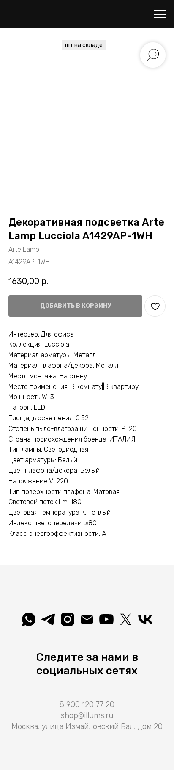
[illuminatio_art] (67, 619)
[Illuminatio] (106, 619)
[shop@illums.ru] (87, 619)
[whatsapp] (28, 619)
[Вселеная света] (145, 619)
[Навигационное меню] (160, 14)
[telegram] (48, 619)
